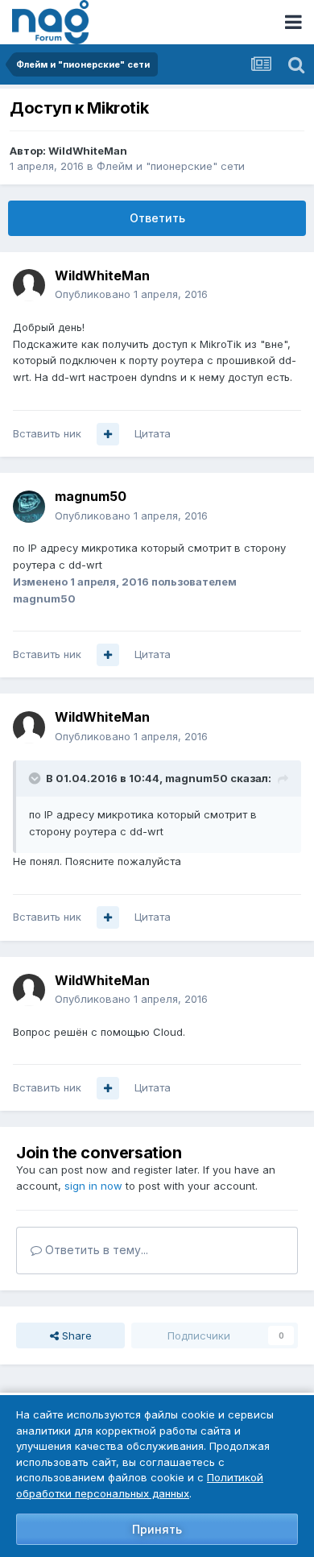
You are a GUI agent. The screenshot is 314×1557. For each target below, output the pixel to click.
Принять (157, 1529)
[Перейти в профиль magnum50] (29, 507)
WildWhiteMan (87, 150)
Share (75, 1335)
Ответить (157, 218)
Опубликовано (131, 294)
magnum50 (90, 496)
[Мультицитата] (108, 434)
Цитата (152, 433)
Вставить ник (47, 433)
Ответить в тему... (95, 1250)
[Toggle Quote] (36, 778)
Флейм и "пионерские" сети (171, 165)
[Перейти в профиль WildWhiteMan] (29, 285)
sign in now (93, 1185)
